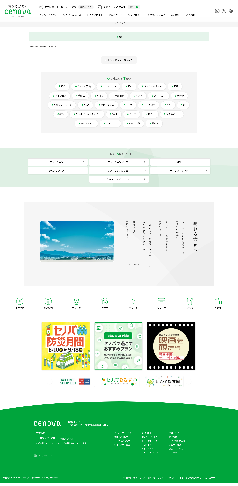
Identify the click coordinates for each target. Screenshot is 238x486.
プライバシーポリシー (167, 477)
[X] (224, 11)
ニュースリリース (211, 477)
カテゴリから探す (122, 440)
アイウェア (60, 95)
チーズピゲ (149, 104)
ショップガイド (95, 14)
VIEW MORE (133, 264)
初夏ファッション (63, 104)
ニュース (133, 308)
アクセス (76, 308)
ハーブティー (87, 123)
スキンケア (111, 123)
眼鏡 (176, 86)
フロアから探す (121, 437)
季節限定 (119, 95)
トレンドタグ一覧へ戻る (120, 60)
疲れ (61, 114)
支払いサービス (176, 448)
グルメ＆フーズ (56, 170)
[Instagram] (217, 10)
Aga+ (86, 104)
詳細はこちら (86, 7)
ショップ (161, 308)
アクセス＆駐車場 (156, 14)
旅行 (169, 104)
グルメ (115, 14)
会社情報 (127, 477)
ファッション (109, 86)
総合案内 (175, 14)
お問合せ (151, 477)
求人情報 (190, 14)
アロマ (99, 95)
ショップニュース (72, 14)
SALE (115, 114)
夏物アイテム (107, 104)
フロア (105, 308)
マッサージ (134, 123)
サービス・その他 (179, 170)
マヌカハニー (173, 114)
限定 (130, 86)
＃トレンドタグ (148, 448)
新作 (63, 86)
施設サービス (175, 444)
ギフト (139, 95)
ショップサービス (122, 444)
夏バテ (155, 123)
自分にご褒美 (84, 86)
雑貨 (179, 162)
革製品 (81, 95)
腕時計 (180, 95)
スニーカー (159, 95)
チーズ (129, 104)
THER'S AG (119, 78)
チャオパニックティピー (88, 114)
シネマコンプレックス (118, 179)
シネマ (135, 14)
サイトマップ (139, 477)
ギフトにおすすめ (153, 86)
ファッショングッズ (118, 162)
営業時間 (19, 308)
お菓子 (151, 114)
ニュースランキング (150, 452)
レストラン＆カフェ (118, 170)
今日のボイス (147, 444)
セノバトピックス (48, 14)
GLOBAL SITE (45, 455)
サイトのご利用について (190, 477)
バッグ (132, 114)
